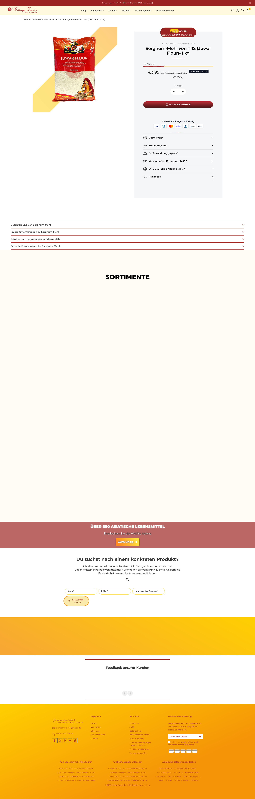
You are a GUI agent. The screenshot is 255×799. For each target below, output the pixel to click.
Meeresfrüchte (174, 776)
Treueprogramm (143, 10)
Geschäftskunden (165, 10)
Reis (161, 780)
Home (27, 19)
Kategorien (96, 10)
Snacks (168, 780)
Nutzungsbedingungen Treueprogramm (140, 744)
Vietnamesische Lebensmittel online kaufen (127, 780)
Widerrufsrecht (136, 739)
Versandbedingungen (139, 735)
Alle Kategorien (98, 735)
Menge (178, 85)
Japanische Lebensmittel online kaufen (76, 776)
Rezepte (126, 10)
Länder (112, 10)
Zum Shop (96, 727)
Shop (83, 10)
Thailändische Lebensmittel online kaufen (127, 776)
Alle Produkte (127, 353)
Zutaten (195, 780)
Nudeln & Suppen (192, 776)
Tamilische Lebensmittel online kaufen (127, 772)
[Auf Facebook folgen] (54, 740)
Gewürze (178, 772)
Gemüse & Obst (164, 772)
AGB (131, 727)
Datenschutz (135, 731)
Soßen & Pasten (182, 780)
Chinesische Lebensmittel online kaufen (76, 772)
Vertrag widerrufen (138, 753)
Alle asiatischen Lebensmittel (47, 19)
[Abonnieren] (200, 736)
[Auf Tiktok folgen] (75, 740)
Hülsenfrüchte (191, 772)
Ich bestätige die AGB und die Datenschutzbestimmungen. (183, 743)
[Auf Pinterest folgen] (65, 740)
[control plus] (183, 91)
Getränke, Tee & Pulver (185, 768)
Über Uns (95, 731)
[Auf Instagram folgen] (59, 740)
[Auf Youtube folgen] (70, 740)
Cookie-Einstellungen (139, 749)
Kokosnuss (160, 776)
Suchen (94, 739)
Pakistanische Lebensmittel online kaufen (127, 768)
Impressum (134, 723)
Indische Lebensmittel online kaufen (76, 768)
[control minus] (172, 91)
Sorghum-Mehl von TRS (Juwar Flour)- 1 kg (85, 19)
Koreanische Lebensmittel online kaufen (76, 780)
